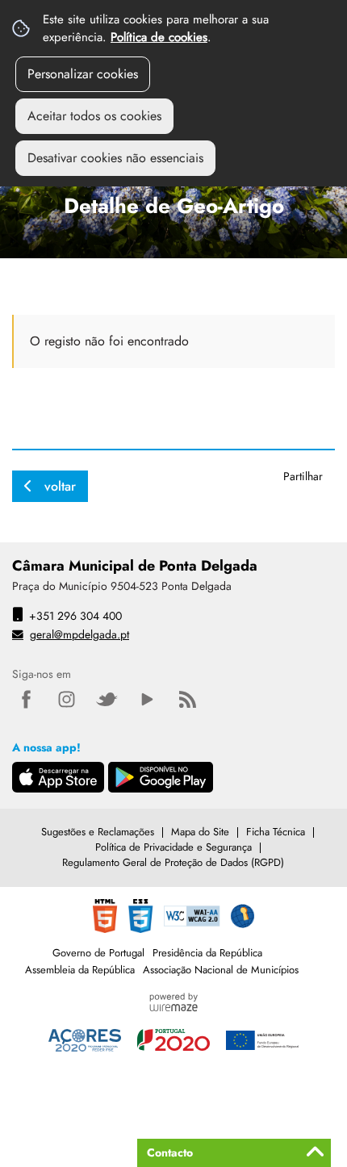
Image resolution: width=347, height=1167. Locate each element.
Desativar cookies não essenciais (115, 157)
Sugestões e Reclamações (97, 831)
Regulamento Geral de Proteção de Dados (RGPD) (173, 862)
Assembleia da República (80, 969)
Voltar (60, 486)
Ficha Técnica (275, 831)
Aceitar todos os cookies (94, 116)
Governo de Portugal (98, 952)
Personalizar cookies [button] (82, 74)
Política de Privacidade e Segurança (173, 847)
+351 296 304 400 (75, 616)
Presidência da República (207, 952)
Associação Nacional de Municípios (221, 969)
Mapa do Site (200, 831)
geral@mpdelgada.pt (79, 634)
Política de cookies (159, 37)
